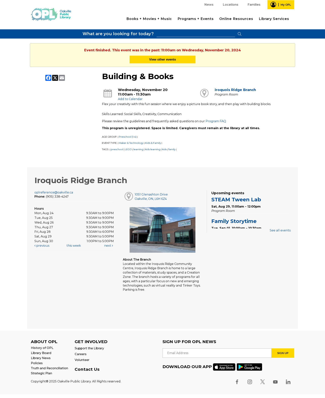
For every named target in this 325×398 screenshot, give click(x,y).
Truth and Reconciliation (49, 368)
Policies (37, 363)
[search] (195, 34)
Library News (41, 358)
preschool (117, 149)
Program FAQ (216, 121)
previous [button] (42, 245)
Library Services (274, 19)
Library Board (41, 353)
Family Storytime (234, 221)
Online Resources (236, 19)
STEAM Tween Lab (236, 199)
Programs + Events (196, 19)
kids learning (152, 149)
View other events (162, 59)
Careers (81, 354)
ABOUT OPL (44, 341)
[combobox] (195, 34)
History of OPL (42, 348)
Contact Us (87, 369)
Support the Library (89, 348)
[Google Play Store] (249, 366)
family (171, 149)
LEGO (128, 149)
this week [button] (74, 245)
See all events (280, 230)
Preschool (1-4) (128, 136)
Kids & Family (153, 143)
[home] (51, 14)
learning (138, 149)
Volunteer (82, 360)
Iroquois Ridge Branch (235, 90)
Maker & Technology (131, 143)
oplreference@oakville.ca (53, 192)
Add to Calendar (130, 99)
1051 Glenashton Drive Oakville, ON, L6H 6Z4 (151, 197)
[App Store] (224, 366)
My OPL (286, 4)
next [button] (108, 245)
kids (164, 149)
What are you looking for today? (118, 33)
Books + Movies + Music (149, 19)
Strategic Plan (41, 373)
